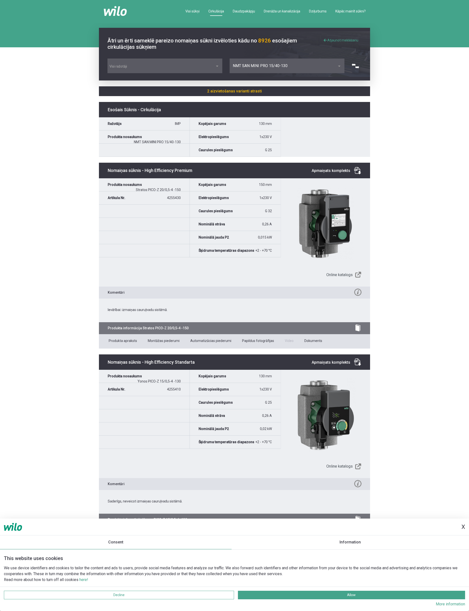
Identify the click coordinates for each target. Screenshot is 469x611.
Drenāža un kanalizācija (282, 11)
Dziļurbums (318, 11)
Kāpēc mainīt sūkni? (350, 11)
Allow (351, 595)
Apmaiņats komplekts (331, 170)
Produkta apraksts (123, 341)
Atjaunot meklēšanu (342, 40)
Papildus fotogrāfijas (258, 341)
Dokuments (313, 341)
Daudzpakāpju (244, 11)
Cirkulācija (216, 11)
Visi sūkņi (192, 11)
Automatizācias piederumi (210, 341)
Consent (115, 542)
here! (83, 579)
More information (450, 604)
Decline (119, 595)
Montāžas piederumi (164, 341)
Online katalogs (339, 274)
